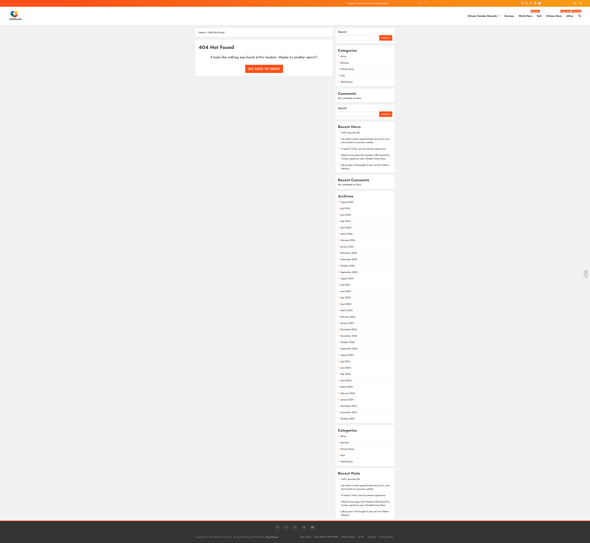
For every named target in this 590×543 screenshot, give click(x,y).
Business (509, 16)
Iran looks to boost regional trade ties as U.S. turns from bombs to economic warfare (365, 140)
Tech (539, 16)
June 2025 (345, 291)
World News (527, 15)
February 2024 (347, 393)
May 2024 (345, 374)
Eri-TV (361, 536)
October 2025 (347, 265)
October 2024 (347, 342)
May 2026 (345, 221)
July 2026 (345, 208)
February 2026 (347, 240)
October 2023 (347, 418)
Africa (570, 15)
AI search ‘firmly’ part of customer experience (367, 3)
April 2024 (345, 380)
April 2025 (345, 304)
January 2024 (347, 399)
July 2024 (345, 361)
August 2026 (347, 202)
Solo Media (305, 536)
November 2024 (348, 336)
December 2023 (348, 406)
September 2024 (349, 348)
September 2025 (348, 272)
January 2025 (347, 323)
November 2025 (348, 259)
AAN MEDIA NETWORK (326, 536)
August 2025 (346, 278)
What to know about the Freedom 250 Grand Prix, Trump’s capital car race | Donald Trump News (365, 156)
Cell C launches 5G (350, 132)
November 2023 (348, 412)
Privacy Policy (386, 536)
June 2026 (345, 214)
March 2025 (346, 310)
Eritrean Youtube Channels (482, 16)
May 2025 (345, 297)
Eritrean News (555, 15)
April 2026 (345, 227)
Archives (372, 536)
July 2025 (345, 285)
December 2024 (348, 329)
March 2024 (346, 387)
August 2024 (347, 355)
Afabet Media (348, 536)
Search (342, 32)
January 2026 (347, 246)
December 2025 (348, 253)
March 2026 (346, 234)
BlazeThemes (272, 537)
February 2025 (347, 317)
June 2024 (345, 367)
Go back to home (264, 68)
